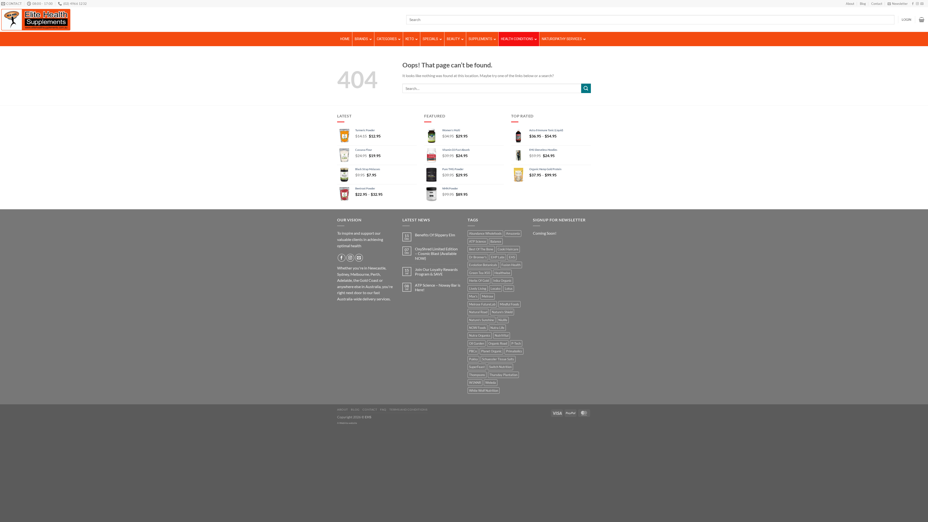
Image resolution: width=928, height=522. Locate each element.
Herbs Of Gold (479, 281)
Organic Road (497, 343)
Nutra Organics (479, 335)
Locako (495, 288)
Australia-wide (349, 299)
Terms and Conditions (408, 409)
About (850, 4)
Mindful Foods (509, 304)
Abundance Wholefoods (485, 233)
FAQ (383, 409)
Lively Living (477, 288)
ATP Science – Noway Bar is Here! (437, 287)
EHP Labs (498, 257)
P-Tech (516, 343)
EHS (512, 257)
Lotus (509, 288)
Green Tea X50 (479, 273)
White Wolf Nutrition (483, 390)
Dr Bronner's (478, 257)
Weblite (343, 422)
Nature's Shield (502, 312)
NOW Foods (477, 328)
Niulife (502, 320)
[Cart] (921, 19)
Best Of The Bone (481, 249)
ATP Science (477, 241)
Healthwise (502, 273)
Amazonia (513, 233)
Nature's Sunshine (481, 320)
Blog (863, 4)
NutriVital (501, 335)
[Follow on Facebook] (912, 4)
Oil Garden (476, 343)
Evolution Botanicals (483, 265)
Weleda (490, 382)
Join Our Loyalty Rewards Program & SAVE (436, 271)
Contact (876, 4)
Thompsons (477, 375)
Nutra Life (497, 328)
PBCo (473, 351)
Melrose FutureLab (482, 304)
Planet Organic (491, 351)
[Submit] (586, 88)
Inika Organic (502, 281)
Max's (473, 296)
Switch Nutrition (500, 367)
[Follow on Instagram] (917, 4)
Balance (495, 241)
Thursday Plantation (503, 375)
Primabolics (514, 351)
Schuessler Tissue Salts (498, 359)
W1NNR (475, 382)
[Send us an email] (922, 4)
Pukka (473, 359)
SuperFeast (477, 367)
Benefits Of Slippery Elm (435, 234)
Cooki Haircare (508, 249)
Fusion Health (511, 265)
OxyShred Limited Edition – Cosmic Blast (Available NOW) (436, 253)
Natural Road (478, 312)
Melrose (487, 296)
